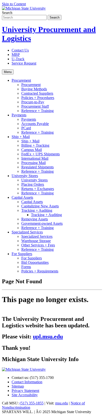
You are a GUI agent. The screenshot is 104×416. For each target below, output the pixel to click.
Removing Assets (34, 219)
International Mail (34, 158)
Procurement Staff (35, 106)
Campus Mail (31, 150)
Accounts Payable (35, 124)
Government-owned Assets (42, 223)
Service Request (24, 63)
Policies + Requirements (39, 271)
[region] (52, 314)
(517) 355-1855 (32, 403)
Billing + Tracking (35, 145)
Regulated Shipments (37, 167)
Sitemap (18, 386)
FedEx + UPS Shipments (40, 154)
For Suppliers (22, 254)
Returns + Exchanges (37, 189)
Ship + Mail (21, 137)
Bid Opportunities (35, 262)
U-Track (18, 59)
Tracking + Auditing (36, 210)
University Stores (25, 176)
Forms (26, 267)
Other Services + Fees (38, 245)
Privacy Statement (25, 391)
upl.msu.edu (48, 336)
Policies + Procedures (37, 98)
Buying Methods (34, 89)
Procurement (21, 80)
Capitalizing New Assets (40, 206)
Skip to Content (14, 4)
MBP (16, 55)
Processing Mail (33, 163)
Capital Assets (22, 197)
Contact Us (20, 50)
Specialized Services (27, 232)
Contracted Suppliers (37, 93)
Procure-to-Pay (32, 102)
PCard (26, 128)
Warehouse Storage (36, 241)
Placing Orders (32, 184)
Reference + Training (37, 111)
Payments (19, 115)
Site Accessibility (25, 395)
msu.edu (61, 403)
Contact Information (27, 382)
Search (7, 13)
